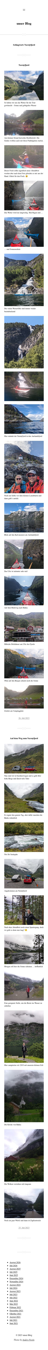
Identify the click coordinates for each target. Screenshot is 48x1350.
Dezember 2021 (16, 1310)
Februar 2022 (15, 1307)
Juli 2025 (13, 1271)
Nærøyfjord (24, 65)
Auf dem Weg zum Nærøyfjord (24, 738)
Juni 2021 (14, 1323)
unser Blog (24, 23)
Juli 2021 (13, 1320)
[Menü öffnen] (24, 9)
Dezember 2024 (16, 1278)
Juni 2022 (14, 1300)
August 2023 (15, 1291)
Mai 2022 (14, 1304)
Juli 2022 (13, 1297)
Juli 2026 (13, 1265)
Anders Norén (28, 1339)
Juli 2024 (13, 1288)
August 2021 (15, 1316)
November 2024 (16, 1281)
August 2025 (15, 1268)
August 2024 (15, 1284)
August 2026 (15, 1262)
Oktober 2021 (15, 1313)
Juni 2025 (14, 1275)
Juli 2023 (13, 1294)
